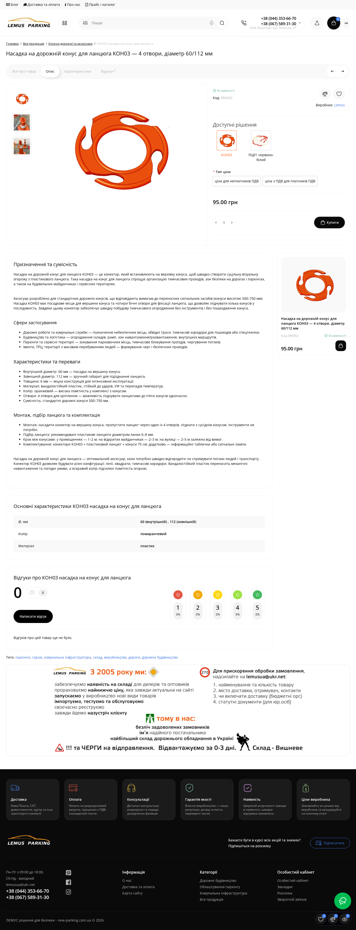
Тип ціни (223, 171)
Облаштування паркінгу (220, 886)
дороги (134, 657)
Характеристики (77, 71)
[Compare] (325, 94)
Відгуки (108, 71)
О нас (127, 880)
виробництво (115, 657)
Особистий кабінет (293, 880)
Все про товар (24, 71)
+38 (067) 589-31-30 (278, 23)
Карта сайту (132, 893)
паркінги (22, 657)
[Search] (211, 23)
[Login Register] (317, 23)
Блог (14, 4)
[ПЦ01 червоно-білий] (261, 140)
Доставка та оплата (43, 4)
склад (97, 657)
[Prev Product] (332, 71)
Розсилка (284, 893)
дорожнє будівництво (160, 657)
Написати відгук (33, 616)
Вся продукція (211, 899)
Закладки (285, 886)
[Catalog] (64, 23)
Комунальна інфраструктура (223, 893)
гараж (37, 657)
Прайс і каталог (101, 4)
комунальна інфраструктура (67, 657)
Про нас (73, 4)
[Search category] (85, 23)
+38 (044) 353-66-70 (278, 18)
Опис (50, 71)
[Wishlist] (339, 94)
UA (346, 23)
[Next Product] (343, 71)
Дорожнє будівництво (218, 880)
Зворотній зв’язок (292, 899)
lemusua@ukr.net (20, 884)
